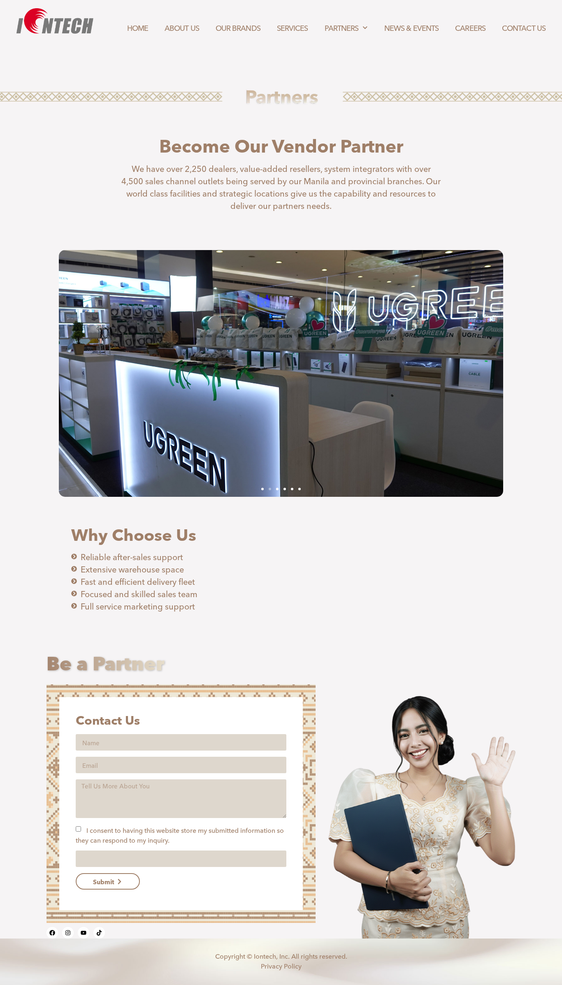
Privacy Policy (281, 965)
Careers (470, 27)
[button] (262, 489)
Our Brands (238, 27)
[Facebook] (52, 933)
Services (292, 27)
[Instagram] (68, 933)
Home (137, 27)
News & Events (411, 27)
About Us (182, 27)
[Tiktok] (99, 933)
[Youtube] (83, 933)
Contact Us (524, 27)
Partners (342, 27)
